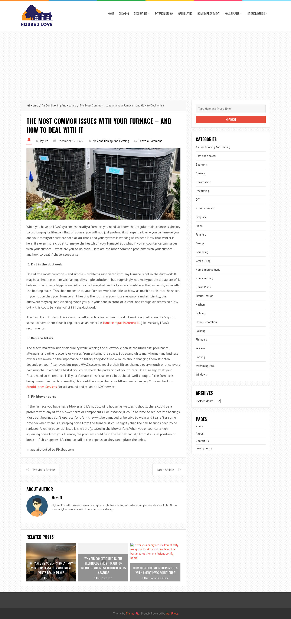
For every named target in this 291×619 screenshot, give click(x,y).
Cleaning (124, 13)
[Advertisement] (145, 64)
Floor (199, 226)
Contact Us (202, 441)
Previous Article (44, 470)
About (199, 433)
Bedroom (201, 164)
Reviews (200, 348)
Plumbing (201, 339)
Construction (203, 182)
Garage (200, 243)
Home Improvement (208, 13)
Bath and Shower (206, 156)
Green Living (185, 13)
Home (111, 13)
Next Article (165, 470)
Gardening (202, 252)
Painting (200, 331)
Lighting (200, 313)
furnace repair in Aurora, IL (121, 322)
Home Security (204, 278)
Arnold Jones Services (41, 387)
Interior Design (256, 13)
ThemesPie (132, 613)
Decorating (140, 13)
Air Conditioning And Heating (59, 105)
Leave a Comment (150, 141)
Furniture (201, 234)
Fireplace (201, 217)
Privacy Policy (204, 448)
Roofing (200, 357)
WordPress (172, 613)
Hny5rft (43, 141)
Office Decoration (206, 322)
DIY (198, 199)
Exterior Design (164, 13)
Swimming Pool (205, 366)
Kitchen (200, 304)
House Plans (232, 13)
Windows (201, 374)
